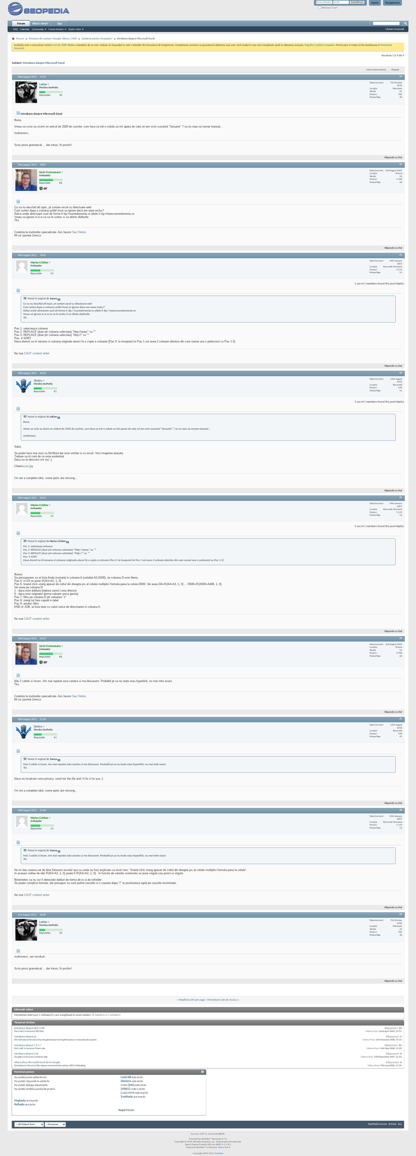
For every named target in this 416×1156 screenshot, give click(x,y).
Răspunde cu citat (393, 157)
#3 (401, 255)
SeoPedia (218, 1153)
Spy (59, 23)
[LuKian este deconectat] (26, 92)
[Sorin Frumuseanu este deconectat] (26, 180)
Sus (400, 1124)
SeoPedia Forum (377, 1124)
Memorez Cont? (329, 7)
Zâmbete (126, 1081)
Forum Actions (56, 29)
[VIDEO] (125, 1089)
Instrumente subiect (376, 70)
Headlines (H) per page (192, 999)
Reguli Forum (126, 1110)
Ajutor (375, 2)
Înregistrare (392, 2)
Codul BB (126, 1077)
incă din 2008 (59, 45)
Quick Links (74, 29)
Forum (21, 23)
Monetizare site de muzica (222, 999)
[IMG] (131, 1085)
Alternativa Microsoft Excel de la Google (37, 1062)
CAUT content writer (36, 353)
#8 (401, 810)
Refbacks (19, 1104)
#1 (401, 76)
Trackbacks (127, 1096)
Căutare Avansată (394, 29)
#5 (401, 497)
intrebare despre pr (25, 1036)
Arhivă (392, 1124)
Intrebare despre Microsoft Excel (44, 63)
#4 (401, 373)
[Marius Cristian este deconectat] (21, 266)
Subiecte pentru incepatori (97, 38)
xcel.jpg (28, 466)
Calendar (24, 29)
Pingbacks (20, 1100)
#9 (401, 914)
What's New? (40, 23)
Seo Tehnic (79, 232)
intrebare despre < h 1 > (28, 1045)
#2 (401, 164)
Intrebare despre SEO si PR (29, 1028)
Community (38, 29)
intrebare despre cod (26, 1053)
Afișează (395, 70)
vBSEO (218, 1144)
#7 (401, 719)
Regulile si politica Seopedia (320, 45)
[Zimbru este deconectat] (23, 386)
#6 (401, 638)
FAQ (15, 29)
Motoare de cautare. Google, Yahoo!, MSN (53, 38)
